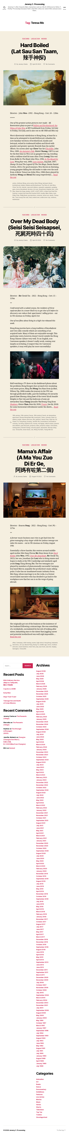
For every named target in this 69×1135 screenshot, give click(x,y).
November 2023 (42, 755)
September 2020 (42, 851)
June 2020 (40, 858)
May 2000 (40, 1015)
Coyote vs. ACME (9, 689)
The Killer (50, 149)
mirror (49, 645)
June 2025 (40, 706)
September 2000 (42, 1010)
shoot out (46, 195)
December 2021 (42, 813)
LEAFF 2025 (39, 191)
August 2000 (41, 1013)
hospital (48, 189)
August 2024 (41, 732)
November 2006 (42, 987)
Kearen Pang (28, 645)
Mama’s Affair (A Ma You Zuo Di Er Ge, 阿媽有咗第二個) (34, 460)
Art (37, 1082)
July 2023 (40, 765)
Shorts (38, 1107)
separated (44, 427)
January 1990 (41, 1056)
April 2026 (40, 681)
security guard (35, 427)
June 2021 (40, 828)
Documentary (41, 1089)
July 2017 (39, 927)
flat (34, 419)
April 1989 (40, 1061)
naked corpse (49, 423)
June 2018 (40, 904)
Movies (44, 38)
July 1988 (39, 1066)
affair (14, 642)
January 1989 (41, 1063)
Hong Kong (42, 189)
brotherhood (16, 185)
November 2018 (42, 894)
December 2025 (42, 691)
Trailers (39, 1115)
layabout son (28, 423)
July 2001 (39, 1008)
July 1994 (39, 1033)
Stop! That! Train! (9, 697)
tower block (26, 429)
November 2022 (42, 785)
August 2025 (41, 701)
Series (38, 1104)
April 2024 (40, 742)
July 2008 (40, 982)
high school (40, 642)
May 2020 (40, 861)
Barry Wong (38, 183)
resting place (16, 427)
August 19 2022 (37, 476)
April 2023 (40, 772)
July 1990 (39, 1053)
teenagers (15, 649)
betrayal (45, 183)
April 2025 (40, 712)
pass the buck (25, 425)
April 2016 (40, 955)
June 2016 (40, 952)
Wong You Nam (38, 429)
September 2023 (42, 760)
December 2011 (42, 970)
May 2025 (40, 709)
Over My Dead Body (38, 556)
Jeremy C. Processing (34, 4)
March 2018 (40, 911)
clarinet (24, 187)
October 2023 (41, 757)
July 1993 (39, 1041)
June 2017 (40, 929)
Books (38, 1084)
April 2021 (40, 833)
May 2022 (39, 800)
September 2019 (42, 879)
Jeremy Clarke (23, 64)
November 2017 (42, 919)
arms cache (30, 183)
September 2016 (42, 947)
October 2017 (41, 922)
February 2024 (41, 747)
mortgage (41, 423)
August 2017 (40, 924)
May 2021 (39, 830)
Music (38, 1102)
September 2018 (42, 899)
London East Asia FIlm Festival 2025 (29, 193)
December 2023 (42, 752)
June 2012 (40, 967)
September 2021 (42, 820)
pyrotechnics (32, 195)
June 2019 (40, 886)
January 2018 (41, 917)
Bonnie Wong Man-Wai (27, 417)
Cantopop (19, 642)
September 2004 (42, 995)
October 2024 (41, 727)
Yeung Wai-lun (48, 429)
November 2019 (42, 874)
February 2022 (41, 808)
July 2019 (39, 884)
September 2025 (42, 699)
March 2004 (40, 998)
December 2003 (42, 1003)
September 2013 (42, 962)
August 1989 (40, 1058)
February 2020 (41, 868)
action (14, 183)
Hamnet (12, 748)
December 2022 (42, 782)
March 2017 (40, 937)
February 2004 (41, 1000)
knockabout (44, 421)
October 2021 (41, 818)
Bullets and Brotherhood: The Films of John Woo (41, 185)
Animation (40, 1079)
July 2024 (40, 734)
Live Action (35, 38)
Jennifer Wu (36, 421)
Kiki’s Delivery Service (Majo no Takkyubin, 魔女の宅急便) (11, 682)
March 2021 (40, 836)
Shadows (13, 404)
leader (28, 191)
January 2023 (41, 780)
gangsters (48, 187)
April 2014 (40, 960)
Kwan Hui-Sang (20, 191)
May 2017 (39, 932)
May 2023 (40, 770)
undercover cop (45, 197)
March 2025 (40, 714)
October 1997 (41, 1023)
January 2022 (41, 810)
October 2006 (41, 990)
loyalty (43, 193)
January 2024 (41, 749)
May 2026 (40, 679)
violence (53, 197)
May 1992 (39, 1046)
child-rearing (27, 642)
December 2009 (42, 977)
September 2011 (42, 972)
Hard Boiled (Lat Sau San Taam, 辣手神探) (34, 51)
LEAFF (33, 191)
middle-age (43, 645)
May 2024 (40, 739)
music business (23, 647)
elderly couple (16, 419)
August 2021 (40, 823)
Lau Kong (21, 423)
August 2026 (41, 671)
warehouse (15, 199)
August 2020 (41, 853)
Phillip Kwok (23, 195)
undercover (35, 197)
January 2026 (41, 689)
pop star (48, 647)
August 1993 (40, 1038)
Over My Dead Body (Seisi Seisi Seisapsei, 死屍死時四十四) (34, 227)
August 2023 (41, 762)
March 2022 (40, 805)
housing (29, 421)
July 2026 (40, 674)
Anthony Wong (21, 183)
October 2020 (41, 848)
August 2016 (40, 949)
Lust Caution (38, 162)
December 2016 (42, 939)
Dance (38, 1087)
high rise (52, 419)
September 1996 (42, 1030)
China (43, 417)
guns (13, 189)
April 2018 (40, 909)
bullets (23, 185)
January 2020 (41, 871)
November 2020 (42, 846)
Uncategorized (41, 1117)
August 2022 (41, 793)
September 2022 (42, 790)
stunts (51, 195)
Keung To (36, 645)
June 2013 (40, 965)
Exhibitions (40, 1092)
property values (45, 425)
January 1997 (41, 1028)
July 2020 (40, 856)
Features (25, 38)
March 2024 (40, 744)
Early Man (7, 693)
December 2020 (42, 843)
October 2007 (41, 985)
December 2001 (42, 1005)
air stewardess (51, 415)
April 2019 (40, 891)
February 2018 (41, 914)
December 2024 (42, 722)
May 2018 (39, 906)
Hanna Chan (45, 419)
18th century (16, 415)
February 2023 (41, 777)
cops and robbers (32, 187)
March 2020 (40, 866)
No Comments (50, 64)
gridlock (38, 419)
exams (34, 642)
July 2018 (39, 901)
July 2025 (40, 704)
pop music (42, 647)
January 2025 (41, 719)
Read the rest (15, 637)
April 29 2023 (36, 64)
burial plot (37, 417)
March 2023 (40, 775)
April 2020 (40, 863)
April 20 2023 (36, 240)
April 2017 (40, 934)
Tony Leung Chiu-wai (21, 197)
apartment (15, 417)
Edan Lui (53, 417)
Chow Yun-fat (16, 187)
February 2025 (41, 717)
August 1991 (40, 1048)
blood (50, 183)
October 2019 (41, 876)
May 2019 (39, 889)
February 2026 (41, 686)
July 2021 (39, 825)
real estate (53, 425)
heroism (30, 189)
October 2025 (41, 696)
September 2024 (42, 729)
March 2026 (40, 684)
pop (37, 647)
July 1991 (39, 1051)
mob (54, 193)
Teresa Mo (19, 429)
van (32, 429)
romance (39, 195)
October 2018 (41, 896)
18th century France (27, 415)
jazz (53, 189)
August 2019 (40, 881)
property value (34, 425)
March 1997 (40, 1025)
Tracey (44, 404)
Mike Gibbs (49, 193)
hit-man (35, 189)
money (35, 423)
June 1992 (40, 1043)
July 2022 (39, 795)
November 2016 (42, 942)
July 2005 (40, 992)
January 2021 (41, 841)
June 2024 (40, 737)
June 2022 (40, 798)
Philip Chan (15, 195)
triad (30, 197)
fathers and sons (27, 419)
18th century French (40, 415)
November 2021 (42, 815)
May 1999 (39, 1020)
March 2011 (40, 975)
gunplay (54, 187)
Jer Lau (21, 645)
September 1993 (42, 1036)
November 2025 (42, 694)
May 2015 (39, 957)
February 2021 (41, 838)
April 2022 (40, 803)
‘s (27, 151)
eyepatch (41, 187)
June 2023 (40, 767)
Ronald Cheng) (25, 427)
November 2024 (42, 724)
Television (40, 1110)
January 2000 (41, 1018)
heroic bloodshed (21, 189)
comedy (47, 417)
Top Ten (39, 1112)
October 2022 (41, 787)
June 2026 (40, 676)
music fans (32, 647)
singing (54, 647)
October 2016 (41, 944)
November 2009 (42, 980)
